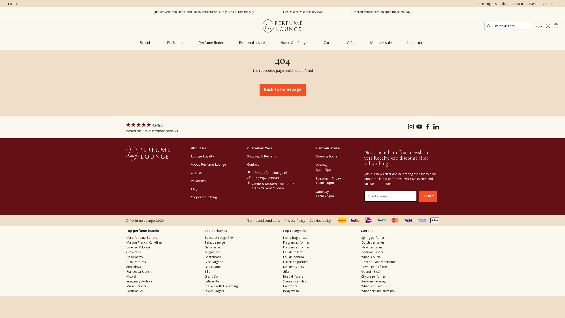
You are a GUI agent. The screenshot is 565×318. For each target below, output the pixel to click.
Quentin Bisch (371, 271)
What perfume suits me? (378, 291)
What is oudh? (371, 257)
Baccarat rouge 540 (219, 237)
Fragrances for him (296, 247)
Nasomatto (134, 257)
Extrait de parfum (295, 262)
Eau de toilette (293, 252)
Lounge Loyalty (202, 156)
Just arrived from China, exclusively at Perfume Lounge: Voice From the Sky (204, 12)
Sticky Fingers (214, 291)
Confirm (428, 196)
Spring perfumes (373, 237)
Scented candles (294, 281)
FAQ (194, 189)
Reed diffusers (293, 276)
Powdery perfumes (374, 267)
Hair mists (290, 286)
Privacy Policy (294, 220)
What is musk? (371, 286)
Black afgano (214, 262)
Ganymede (212, 247)
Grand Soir (212, 276)
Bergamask (213, 257)
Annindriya (133, 267)
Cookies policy (320, 220)
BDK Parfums (136, 262)
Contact (548, 4)
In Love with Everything (221, 286)
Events (533, 4)
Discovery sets (293, 267)
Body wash (291, 291)
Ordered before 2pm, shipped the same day (381, 12)
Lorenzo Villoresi (138, 247)
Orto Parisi (133, 252)
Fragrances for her (296, 242)
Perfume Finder (372, 252)
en (10, 4)
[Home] (282, 26)
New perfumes (371, 247)
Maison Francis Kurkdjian (144, 242)
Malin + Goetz (136, 286)
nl (18, 4)
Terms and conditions (263, 220)
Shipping (485, 4)
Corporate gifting (204, 197)
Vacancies (198, 180)
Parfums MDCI (136, 291)
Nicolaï (131, 276)
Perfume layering (373, 281)
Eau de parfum (293, 257)
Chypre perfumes (373, 276)
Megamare (212, 252)
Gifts (286, 271)
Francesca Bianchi (139, 271)
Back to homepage (282, 89)
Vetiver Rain (213, 281)
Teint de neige (215, 242)
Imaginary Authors (139, 281)
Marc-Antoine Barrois (141, 237)
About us (518, 4)
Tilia (207, 271)
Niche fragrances (295, 237)
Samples (501, 4)
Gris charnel (213, 267)
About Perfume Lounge (208, 164)
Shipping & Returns (261, 156)
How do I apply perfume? (379, 262)
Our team (198, 172)
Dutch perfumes (372, 242)
